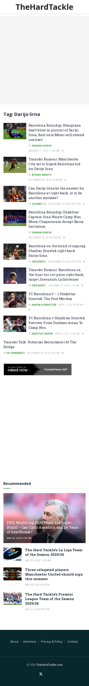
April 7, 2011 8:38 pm (71, 304)
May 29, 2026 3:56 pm (19, 538)
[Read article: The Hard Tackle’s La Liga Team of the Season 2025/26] (12, 554)
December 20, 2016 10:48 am (45, 179)
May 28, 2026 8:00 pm (37, 584)
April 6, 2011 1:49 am (67, 333)
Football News (53, 369)
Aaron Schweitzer (44, 304)
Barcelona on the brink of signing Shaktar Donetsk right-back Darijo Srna (57, 251)
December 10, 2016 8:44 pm (45, 237)
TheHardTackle (44, 7)
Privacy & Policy (52, 641)
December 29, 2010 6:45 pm (43, 352)
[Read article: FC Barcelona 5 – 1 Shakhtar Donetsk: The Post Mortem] (14, 300)
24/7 (64, 369)
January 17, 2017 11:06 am (44, 150)
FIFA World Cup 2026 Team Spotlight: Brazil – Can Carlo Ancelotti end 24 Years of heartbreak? (43, 527)
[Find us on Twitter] (41, 674)
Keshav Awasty (42, 174)
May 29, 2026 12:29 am (38, 560)
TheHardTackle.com (50, 665)
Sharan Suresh (42, 145)
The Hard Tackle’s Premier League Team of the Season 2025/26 (49, 599)
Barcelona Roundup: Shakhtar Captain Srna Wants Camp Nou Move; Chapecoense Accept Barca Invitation (56, 219)
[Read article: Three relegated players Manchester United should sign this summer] (12, 573)
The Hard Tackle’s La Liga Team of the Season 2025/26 (53, 552)
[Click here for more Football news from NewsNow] (22, 369)
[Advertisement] (44, 60)
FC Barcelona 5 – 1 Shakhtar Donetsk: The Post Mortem (52, 296)
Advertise (29, 641)
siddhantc (39, 261)
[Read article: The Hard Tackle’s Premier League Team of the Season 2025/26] (12, 598)
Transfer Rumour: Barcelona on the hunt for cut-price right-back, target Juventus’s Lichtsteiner (56, 274)
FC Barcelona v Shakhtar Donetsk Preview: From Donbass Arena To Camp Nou (57, 323)
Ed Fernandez (16, 352)
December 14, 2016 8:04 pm (64, 203)
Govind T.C (39, 203)
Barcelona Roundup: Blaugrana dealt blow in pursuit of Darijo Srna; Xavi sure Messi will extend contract (56, 132)
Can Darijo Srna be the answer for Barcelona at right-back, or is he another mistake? (56, 193)
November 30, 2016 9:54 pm (64, 261)
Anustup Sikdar (42, 333)
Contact (72, 641)
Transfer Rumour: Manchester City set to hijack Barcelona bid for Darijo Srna (54, 164)
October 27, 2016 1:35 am (63, 285)
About (14, 641)
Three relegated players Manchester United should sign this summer (54, 574)
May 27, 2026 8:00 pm (37, 609)
